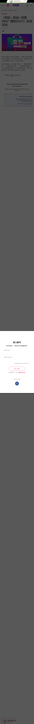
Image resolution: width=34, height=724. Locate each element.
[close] (31, 3)
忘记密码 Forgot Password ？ (22, 363)
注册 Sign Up (21, 372)
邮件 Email (7, 350)
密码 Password (8, 357)
